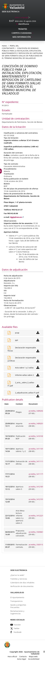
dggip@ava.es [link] (16, 217)
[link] (22, 17)
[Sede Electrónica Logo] (14, 6)
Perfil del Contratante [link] (10, 47)
